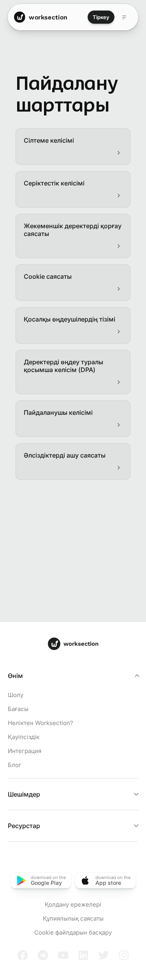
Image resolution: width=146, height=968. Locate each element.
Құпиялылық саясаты (73, 918)
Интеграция (24, 751)
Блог (14, 765)
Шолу (15, 695)
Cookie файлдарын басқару (73, 932)
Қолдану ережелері (73, 904)
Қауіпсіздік (23, 737)
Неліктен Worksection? (40, 723)
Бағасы (18, 709)
